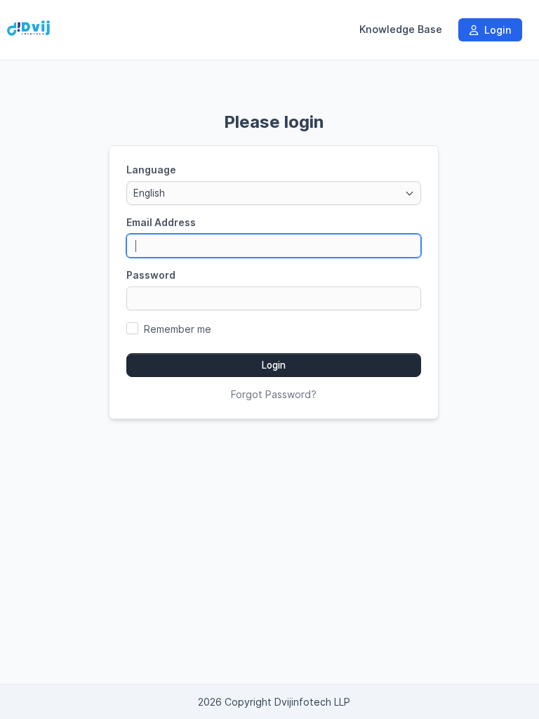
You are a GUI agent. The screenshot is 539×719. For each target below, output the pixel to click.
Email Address (161, 222)
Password (150, 275)
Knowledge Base (400, 29)
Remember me (177, 329)
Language (151, 170)
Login (496, 30)
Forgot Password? (274, 394)
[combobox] (273, 193)
